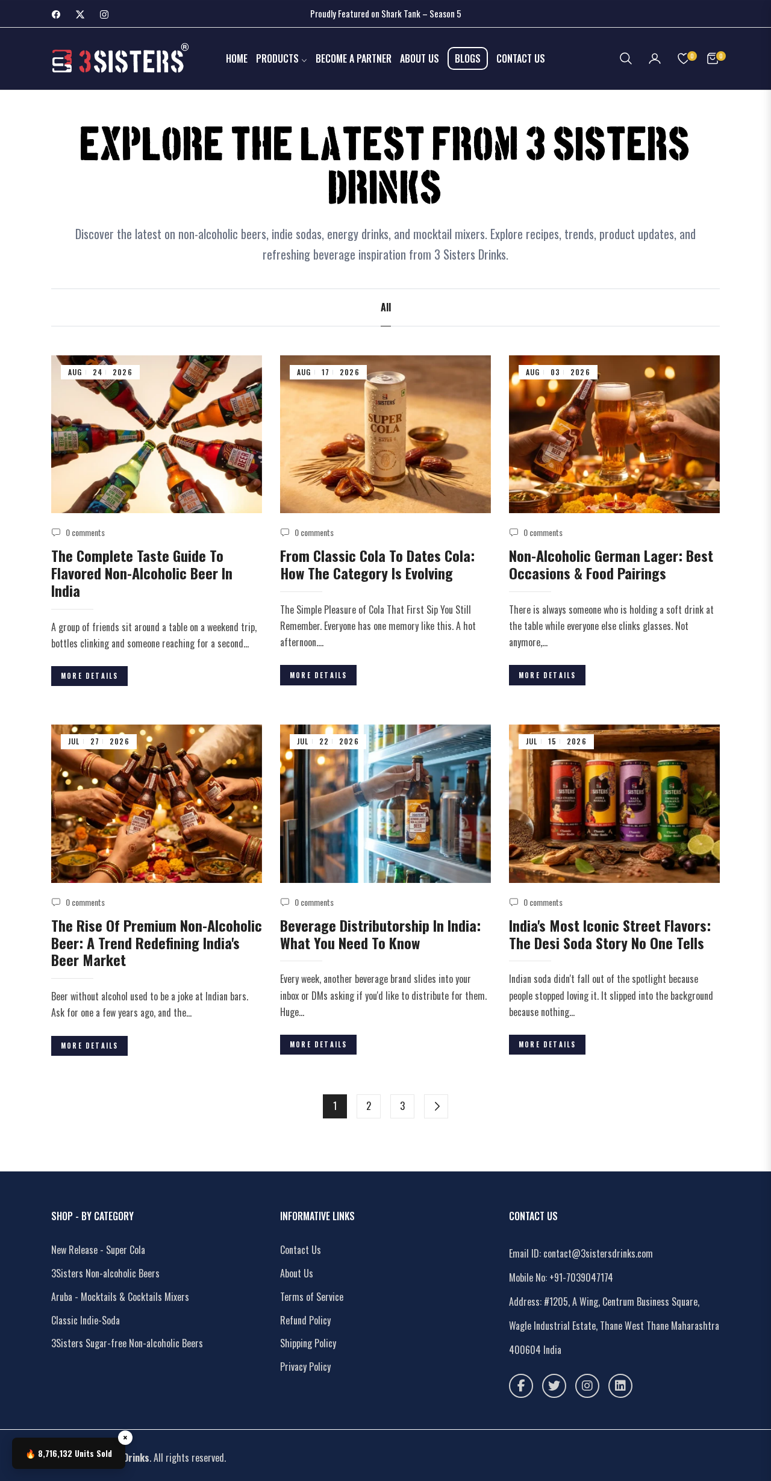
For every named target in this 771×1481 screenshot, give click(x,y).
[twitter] (554, 1386)
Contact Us (300, 1249)
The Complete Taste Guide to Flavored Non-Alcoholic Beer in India (142, 572)
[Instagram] (587, 1386)
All (386, 307)
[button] (625, 58)
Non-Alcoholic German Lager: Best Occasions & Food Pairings (611, 564)
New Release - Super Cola (98, 1249)
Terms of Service (311, 1296)
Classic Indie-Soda (85, 1320)
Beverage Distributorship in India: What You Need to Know (380, 933)
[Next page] (436, 1106)
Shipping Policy (308, 1343)
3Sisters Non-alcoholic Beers (105, 1273)
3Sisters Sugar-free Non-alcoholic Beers (127, 1343)
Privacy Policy (305, 1366)
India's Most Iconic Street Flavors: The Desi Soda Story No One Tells (610, 933)
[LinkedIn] (620, 1386)
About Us (296, 1273)
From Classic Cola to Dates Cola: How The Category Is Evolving (377, 564)
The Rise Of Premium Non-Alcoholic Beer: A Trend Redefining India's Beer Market (156, 942)
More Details (89, 676)
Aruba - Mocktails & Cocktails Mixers (120, 1296)
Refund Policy (305, 1320)
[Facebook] (521, 1386)
